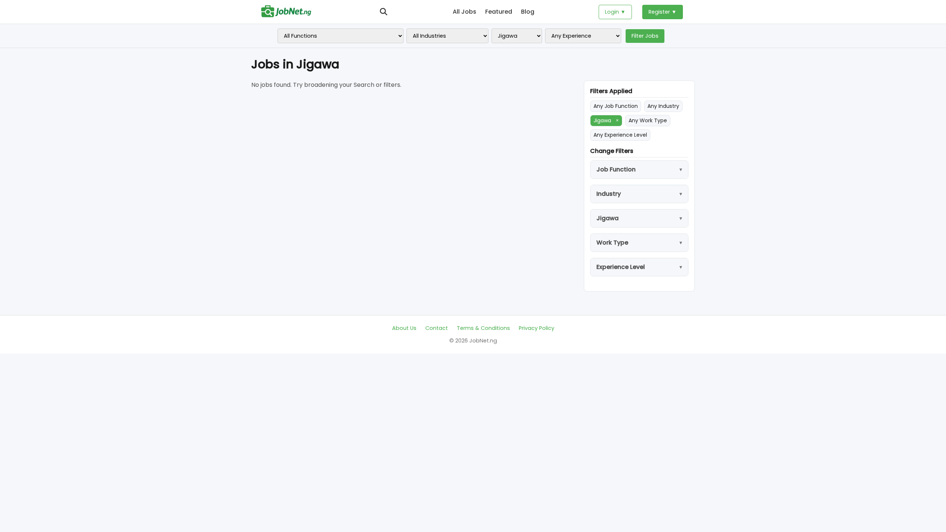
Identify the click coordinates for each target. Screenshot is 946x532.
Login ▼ (615, 12)
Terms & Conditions (483, 328)
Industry (608, 194)
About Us (404, 328)
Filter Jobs (645, 36)
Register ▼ (663, 12)
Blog (527, 11)
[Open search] (383, 12)
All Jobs (464, 11)
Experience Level (620, 267)
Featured (498, 11)
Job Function (616, 169)
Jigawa (606, 120)
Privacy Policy (536, 328)
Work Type (612, 242)
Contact (436, 328)
